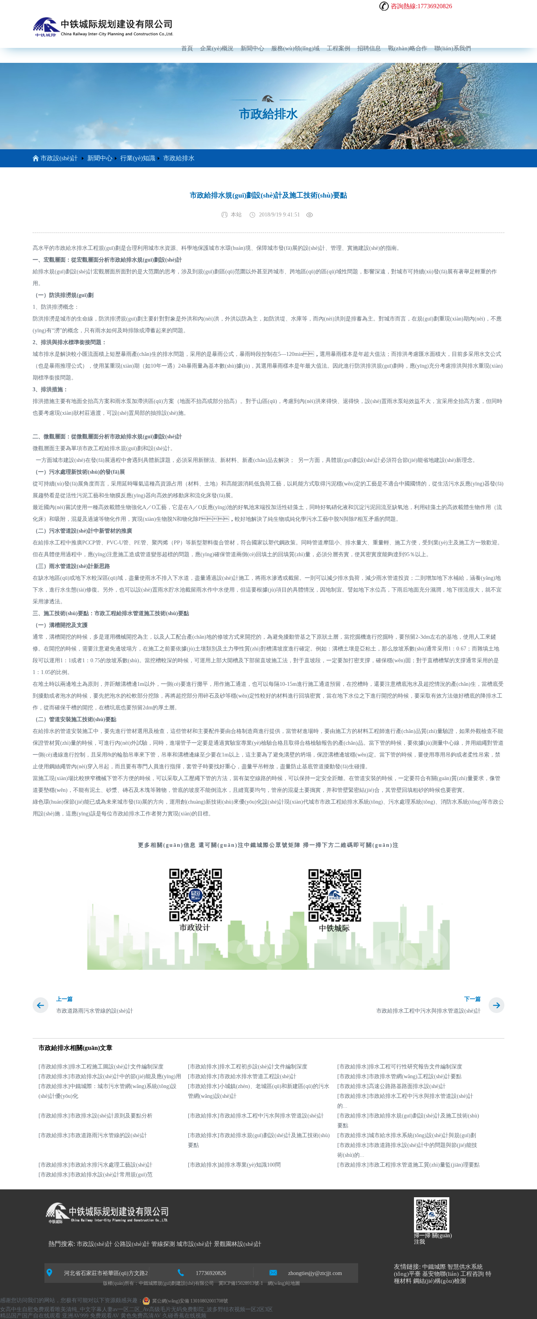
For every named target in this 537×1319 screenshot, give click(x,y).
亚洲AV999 (75, 1316)
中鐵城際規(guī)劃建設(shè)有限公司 (176, 1283)
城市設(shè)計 (194, 1244)
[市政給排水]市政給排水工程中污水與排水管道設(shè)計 (256, 1116)
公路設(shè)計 (132, 1244)
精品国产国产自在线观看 (30, 1316)
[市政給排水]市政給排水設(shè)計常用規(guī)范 (96, 1175)
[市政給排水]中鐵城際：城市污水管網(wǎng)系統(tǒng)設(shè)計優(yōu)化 (108, 1091)
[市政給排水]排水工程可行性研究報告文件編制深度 (399, 1067)
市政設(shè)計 (59, 158)
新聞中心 (252, 48)
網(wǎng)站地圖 (284, 1283)
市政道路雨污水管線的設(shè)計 (94, 1011)
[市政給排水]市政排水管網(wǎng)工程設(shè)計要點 (399, 1076)
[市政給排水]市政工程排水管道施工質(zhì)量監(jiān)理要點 (408, 1165)
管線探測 (163, 1244)
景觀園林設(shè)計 (237, 1244)
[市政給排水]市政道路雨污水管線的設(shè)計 (93, 1135)
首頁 (187, 48)
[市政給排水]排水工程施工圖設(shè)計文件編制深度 (101, 1067)
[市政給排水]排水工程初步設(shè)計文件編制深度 (247, 1067)
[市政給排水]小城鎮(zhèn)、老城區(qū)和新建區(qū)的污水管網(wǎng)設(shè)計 (258, 1091)
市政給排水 (179, 158)
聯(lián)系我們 (452, 48)
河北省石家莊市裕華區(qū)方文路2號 (106, 1273)
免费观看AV (104, 1316)
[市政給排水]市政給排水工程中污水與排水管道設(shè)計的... (405, 1101)
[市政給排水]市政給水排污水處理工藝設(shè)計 (96, 1165)
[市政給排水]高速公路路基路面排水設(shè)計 (391, 1086)
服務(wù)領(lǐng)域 (295, 48)
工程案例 (338, 48)
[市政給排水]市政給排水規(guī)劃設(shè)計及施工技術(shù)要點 (408, 1120)
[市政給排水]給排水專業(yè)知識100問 (234, 1165)
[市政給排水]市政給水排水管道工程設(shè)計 (242, 1076)
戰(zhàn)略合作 (407, 48)
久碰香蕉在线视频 (184, 1316)
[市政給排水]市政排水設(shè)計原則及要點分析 (96, 1116)
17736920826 (211, 1273)
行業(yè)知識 (137, 158)
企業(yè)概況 (217, 48)
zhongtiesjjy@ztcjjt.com (315, 1273)
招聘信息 (369, 48)
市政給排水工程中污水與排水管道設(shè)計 (428, 1011)
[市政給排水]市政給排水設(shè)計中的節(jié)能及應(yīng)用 (110, 1076)
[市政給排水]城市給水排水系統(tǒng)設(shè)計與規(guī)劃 (406, 1135)
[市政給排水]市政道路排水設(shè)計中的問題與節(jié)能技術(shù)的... (407, 1150)
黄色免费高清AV (141, 1316)
